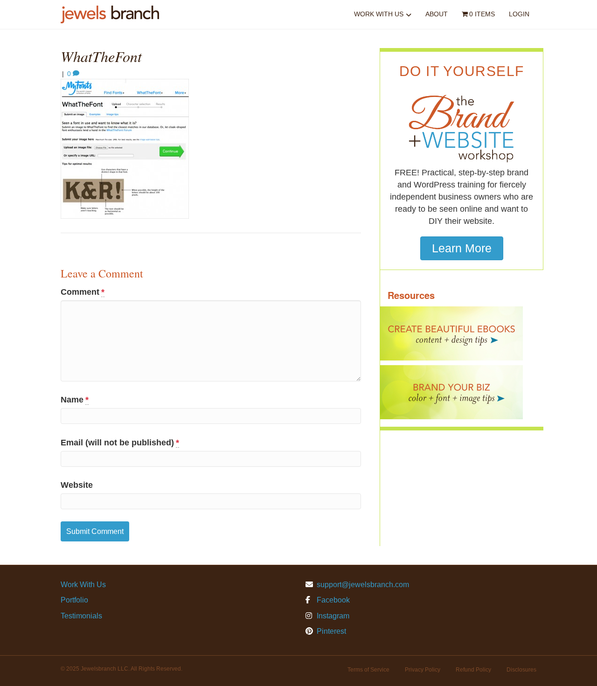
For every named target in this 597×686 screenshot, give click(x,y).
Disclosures (521, 669)
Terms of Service (368, 669)
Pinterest (330, 631)
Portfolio (74, 600)
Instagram (332, 616)
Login (519, 14)
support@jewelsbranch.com (363, 585)
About (436, 14)
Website (77, 485)
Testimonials (81, 616)
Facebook (332, 600)
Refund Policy (473, 669)
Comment (82, 292)
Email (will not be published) (120, 442)
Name (75, 399)
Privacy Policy (422, 669)
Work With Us (378, 14)
